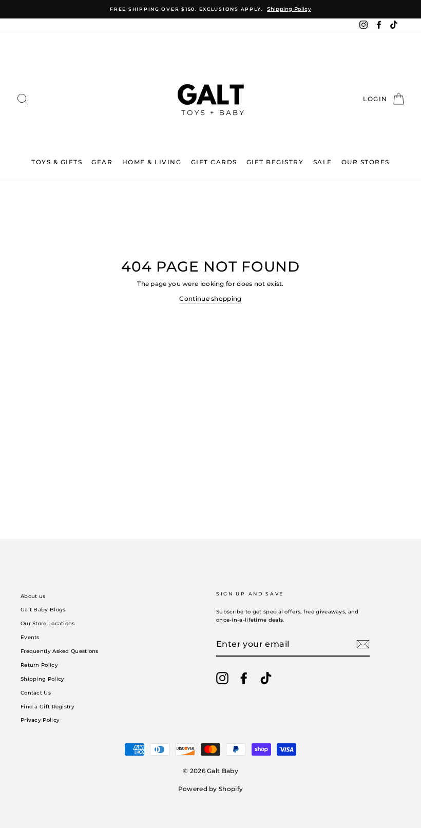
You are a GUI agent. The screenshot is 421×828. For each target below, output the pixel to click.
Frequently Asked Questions (60, 651)
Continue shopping (210, 298)
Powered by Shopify (210, 789)
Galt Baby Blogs (43, 609)
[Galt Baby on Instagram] (222, 678)
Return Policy (39, 665)
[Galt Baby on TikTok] (266, 678)
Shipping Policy (43, 679)
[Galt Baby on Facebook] (244, 678)
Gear (101, 162)
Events (30, 637)
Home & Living (152, 162)
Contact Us (36, 692)
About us (33, 596)
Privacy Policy (40, 720)
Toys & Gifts (56, 162)
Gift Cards (214, 162)
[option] (210, 9)
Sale (322, 162)
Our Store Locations (48, 623)
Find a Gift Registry (47, 706)
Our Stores (365, 162)
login (376, 99)
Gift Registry (275, 162)
